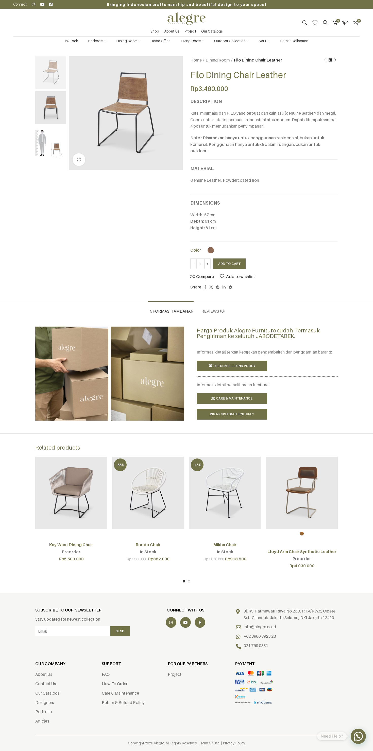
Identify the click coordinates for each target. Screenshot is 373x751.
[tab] (171, 308)
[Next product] (335, 60)
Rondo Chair (148, 544)
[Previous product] (325, 60)
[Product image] (71, 493)
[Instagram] (34, 4)
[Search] (305, 23)
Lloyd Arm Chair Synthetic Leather (301, 551)
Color (195, 250)
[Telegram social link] (230, 287)
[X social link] (211, 287)
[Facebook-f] (200, 622)
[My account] (325, 23)
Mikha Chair (224, 544)
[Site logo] (186, 18)
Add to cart (229, 264)
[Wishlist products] (315, 23)
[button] (358, 736)
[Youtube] (42, 4)
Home (196, 60)
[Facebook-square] (51, 4)
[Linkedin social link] (224, 287)
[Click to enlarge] (79, 159)
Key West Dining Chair (71, 544)
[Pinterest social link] (217, 287)
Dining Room (218, 60)
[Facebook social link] (205, 287)
